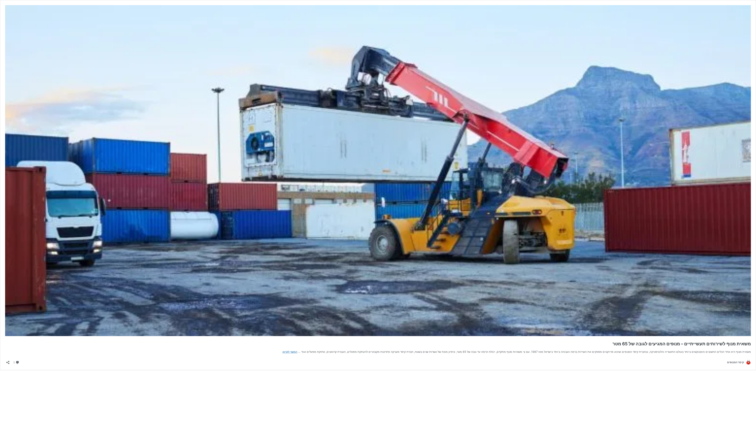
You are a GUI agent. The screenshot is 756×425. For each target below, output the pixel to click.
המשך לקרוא (290, 351)
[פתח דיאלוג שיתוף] (8, 361)
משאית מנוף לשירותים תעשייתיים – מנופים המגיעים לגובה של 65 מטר (681, 343)
